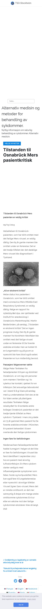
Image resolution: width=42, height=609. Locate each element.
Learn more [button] (31, 599)
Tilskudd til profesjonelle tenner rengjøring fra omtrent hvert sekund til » (19, 569)
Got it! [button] (21, 605)
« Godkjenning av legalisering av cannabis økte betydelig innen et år (19, 561)
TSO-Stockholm (23, 3)
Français (10, 589)
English (20, 589)
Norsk (22, 593)
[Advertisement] (21, 31)
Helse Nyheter (12, 143)
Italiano (32, 593)
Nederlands (32, 589)
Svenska (12, 593)
